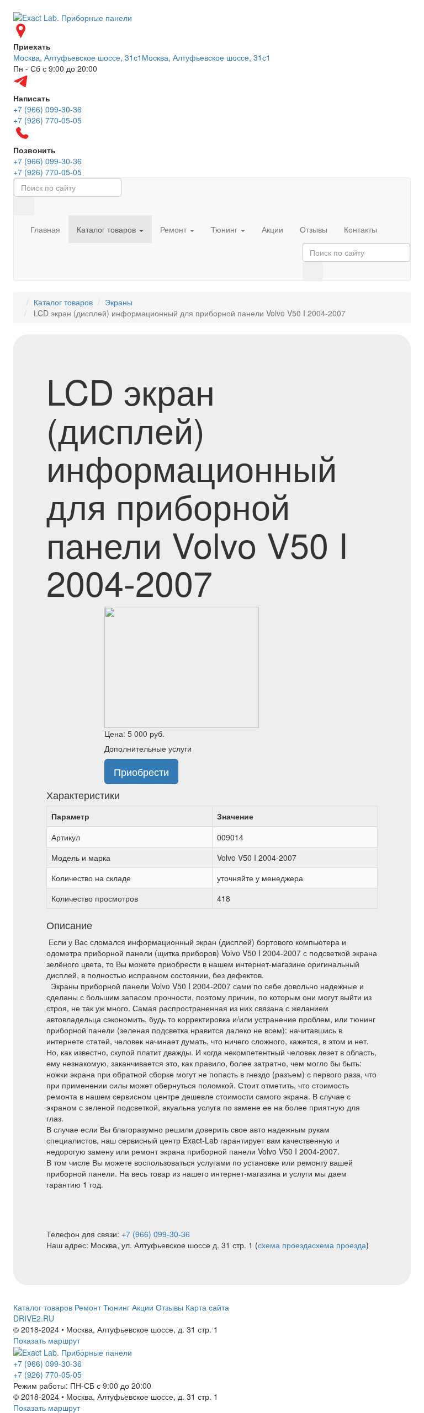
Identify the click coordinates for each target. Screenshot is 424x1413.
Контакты (360, 229)
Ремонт (174, 229)
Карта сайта (207, 1307)
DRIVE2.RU (33, 1318)
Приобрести (141, 771)
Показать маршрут (46, 1340)
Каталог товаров (107, 229)
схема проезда (285, 1244)
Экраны (118, 302)
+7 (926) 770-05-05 (47, 1374)
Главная (45, 229)
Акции (272, 229)
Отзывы (313, 229)
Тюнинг (225, 229)
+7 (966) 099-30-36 (155, 1233)
